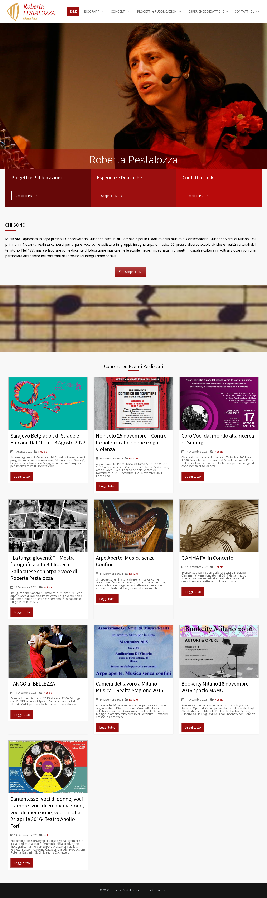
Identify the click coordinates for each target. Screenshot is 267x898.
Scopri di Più (24, 196)
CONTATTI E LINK (247, 11)
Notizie (42, 451)
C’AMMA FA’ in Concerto (207, 557)
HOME (73, 11)
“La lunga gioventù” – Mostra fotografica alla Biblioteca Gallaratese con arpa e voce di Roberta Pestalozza (43, 568)
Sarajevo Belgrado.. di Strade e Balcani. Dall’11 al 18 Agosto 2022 (48, 439)
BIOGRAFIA (91, 11)
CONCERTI (118, 11)
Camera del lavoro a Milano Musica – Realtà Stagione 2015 (129, 687)
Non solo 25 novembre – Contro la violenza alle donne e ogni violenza (131, 442)
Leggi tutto (22, 476)
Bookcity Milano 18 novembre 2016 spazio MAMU (215, 687)
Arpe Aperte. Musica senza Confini (125, 561)
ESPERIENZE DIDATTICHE (206, 11)
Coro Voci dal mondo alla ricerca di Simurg (217, 439)
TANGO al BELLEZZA (32, 683)
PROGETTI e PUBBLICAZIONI (157, 11)
